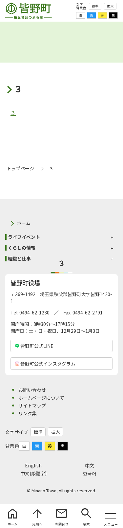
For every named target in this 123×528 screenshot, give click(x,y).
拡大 (110, 6)
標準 (95, 6)
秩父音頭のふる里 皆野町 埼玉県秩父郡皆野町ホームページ (28, 11)
